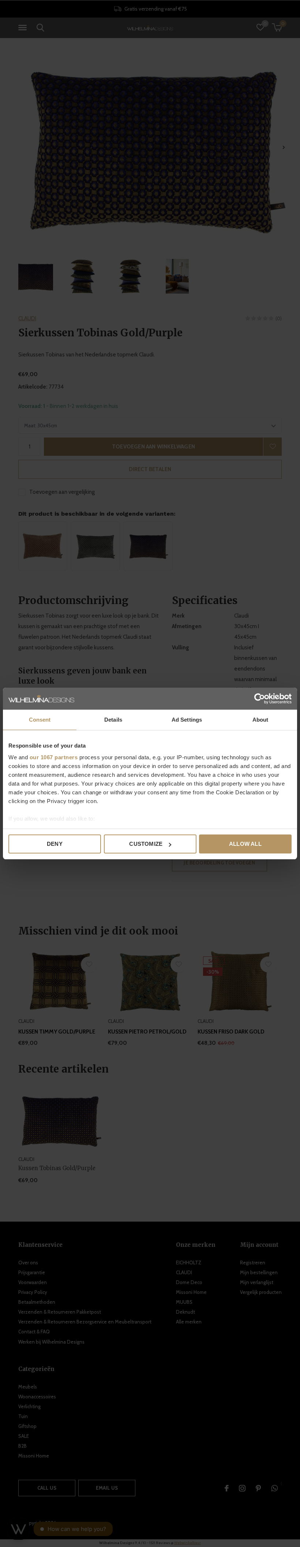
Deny (55, 844)
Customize (145, 844)
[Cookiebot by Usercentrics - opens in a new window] (260, 698)
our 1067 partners (54, 757)
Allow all (245, 844)
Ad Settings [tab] (187, 720)
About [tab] (260, 720)
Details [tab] (113, 720)
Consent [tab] (40, 720)
